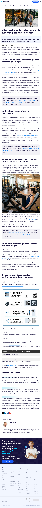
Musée (11, 487)
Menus (19, 471)
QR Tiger (27, 484)
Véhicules (19, 483)
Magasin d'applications (4, 487)
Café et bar (12, 472)
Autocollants (20, 489)
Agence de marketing (12, 470)
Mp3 (3, 480)
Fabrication (12, 489)
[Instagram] (27, 499)
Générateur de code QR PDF (24, 234)
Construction (12, 481)
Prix (34, 486)
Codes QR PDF (32, 219)
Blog (11, 5)
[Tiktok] (29, 499)
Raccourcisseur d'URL (37, 479)
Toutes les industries (12, 491)
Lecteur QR (36, 473)
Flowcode (28, 480)
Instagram (4, 482)
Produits (19, 478)
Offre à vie (36, 493)
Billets (19, 487)
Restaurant (12, 474)
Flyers (19, 476)
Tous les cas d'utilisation (20, 492)
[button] (3, 413)
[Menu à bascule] (40, 1)
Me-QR (27, 488)
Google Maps (4, 473)
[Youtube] (24, 499)
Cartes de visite (20, 474)
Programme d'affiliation (36, 491)
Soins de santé (13, 483)
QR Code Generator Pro (28, 476)
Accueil (6, 5)
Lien (2, 477)
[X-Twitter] (27, 501)
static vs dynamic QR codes (14, 345)
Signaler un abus (4, 501)
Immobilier (12, 479)
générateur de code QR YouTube (17, 232)
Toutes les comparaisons (28, 493)
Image (3, 479)
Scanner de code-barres (36, 475)
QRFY (27, 482)
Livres (19, 485)
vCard (3, 471)
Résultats (35, 484)
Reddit (27, 474)
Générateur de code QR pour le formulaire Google (27, 135)
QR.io (27, 490)
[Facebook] (29, 501)
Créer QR (35, 471)
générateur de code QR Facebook (27, 100)
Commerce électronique (12, 477)
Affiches (19, 479)
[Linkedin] (11, 425)
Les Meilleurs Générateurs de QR (28, 471)
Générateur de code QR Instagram (13, 102)
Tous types (4, 489)
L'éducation (12, 485)
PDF (2, 469)
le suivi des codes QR (11, 365)
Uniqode (27, 479)
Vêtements (20, 481)
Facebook (4, 484)
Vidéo (3, 475)
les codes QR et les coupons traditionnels (17, 262)
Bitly (26, 486)
